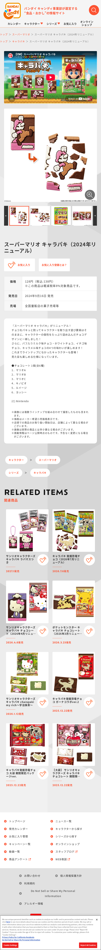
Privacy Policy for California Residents (18, 937)
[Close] (97, 920)
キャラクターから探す (68, 829)
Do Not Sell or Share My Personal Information (53, 893)
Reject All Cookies (88, 945)
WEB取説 (61, 859)
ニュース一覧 (63, 821)
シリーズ (14, 472)
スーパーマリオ (48, 460)
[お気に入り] (43, 559)
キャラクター (16, 460)
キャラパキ (40, 472)
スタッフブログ (64, 851)
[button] (6, 216)
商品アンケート (18, 859)
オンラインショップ (67, 844)
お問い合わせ (32, 876)
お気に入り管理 (18, 836)
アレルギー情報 (33, 903)
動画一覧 (14, 851)
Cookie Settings (10, 945)
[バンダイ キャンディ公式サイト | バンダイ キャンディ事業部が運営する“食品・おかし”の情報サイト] (12, 11)
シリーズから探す (66, 836)
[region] (50, 932)
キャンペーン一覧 (20, 844)
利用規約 (29, 883)
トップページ (17, 821)
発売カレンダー (18, 829)
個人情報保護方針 (71, 876)
